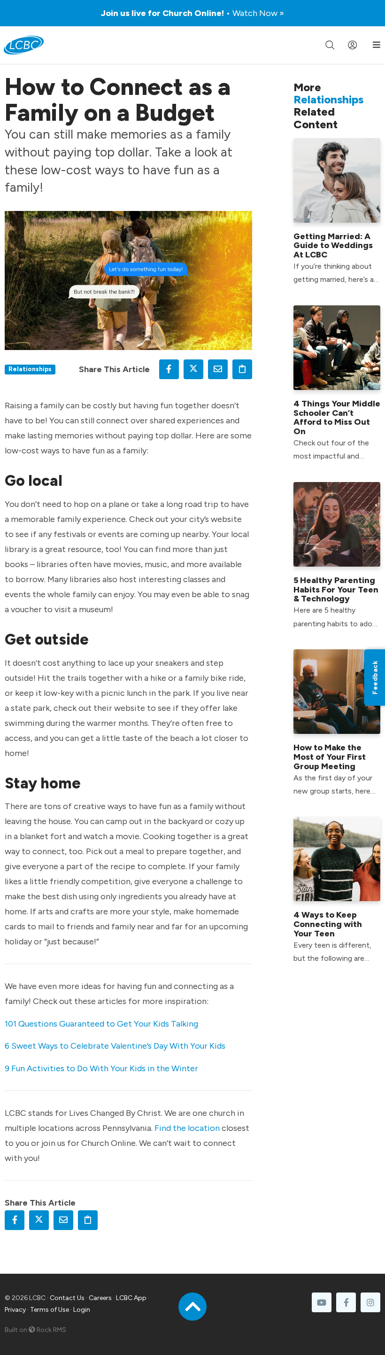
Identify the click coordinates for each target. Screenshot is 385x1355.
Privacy (15, 1310)
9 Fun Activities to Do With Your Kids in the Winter (101, 1068)
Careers (100, 1298)
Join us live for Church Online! (192, 13)
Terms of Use (49, 1310)
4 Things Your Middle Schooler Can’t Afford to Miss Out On (336, 417)
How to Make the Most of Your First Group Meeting (329, 756)
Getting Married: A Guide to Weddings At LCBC (333, 245)
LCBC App (131, 1298)
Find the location (187, 1128)
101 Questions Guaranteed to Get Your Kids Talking (101, 1024)
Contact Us (67, 1298)
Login (81, 1310)
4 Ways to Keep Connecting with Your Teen (327, 924)
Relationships (30, 369)
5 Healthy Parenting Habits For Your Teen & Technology (335, 589)
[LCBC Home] (24, 45)
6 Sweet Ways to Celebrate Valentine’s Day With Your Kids (115, 1046)
